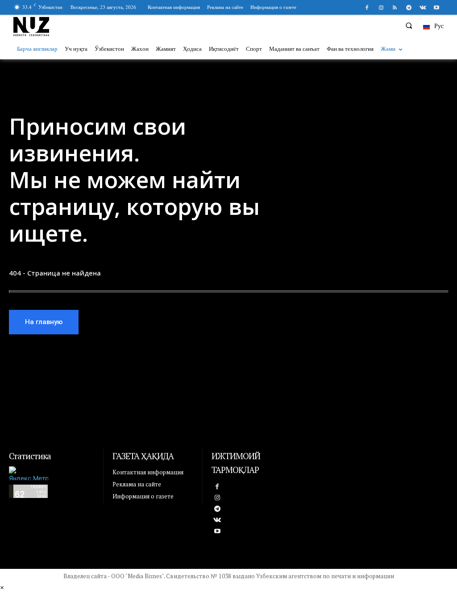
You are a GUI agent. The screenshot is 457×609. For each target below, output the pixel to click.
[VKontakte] (423, 8)
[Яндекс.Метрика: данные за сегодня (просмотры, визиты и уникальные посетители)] (28, 473)
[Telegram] (408, 8)
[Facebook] (367, 8)
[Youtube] (437, 8)
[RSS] (395, 8)
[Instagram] (381, 8)
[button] (409, 25)
